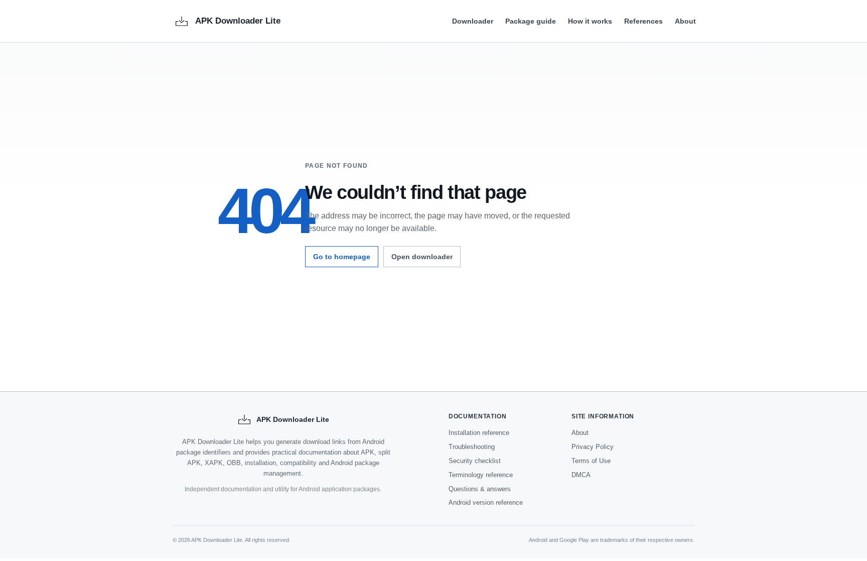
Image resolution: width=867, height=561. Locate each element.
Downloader (472, 21)
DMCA (581, 475)
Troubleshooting (472, 447)
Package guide (530, 21)
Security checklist (475, 461)
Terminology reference (481, 475)
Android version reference (486, 502)
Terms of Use (591, 461)
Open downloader (422, 257)
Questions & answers (480, 489)
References (643, 21)
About (685, 21)
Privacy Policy (592, 447)
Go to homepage (341, 257)
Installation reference (479, 432)
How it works (590, 21)
